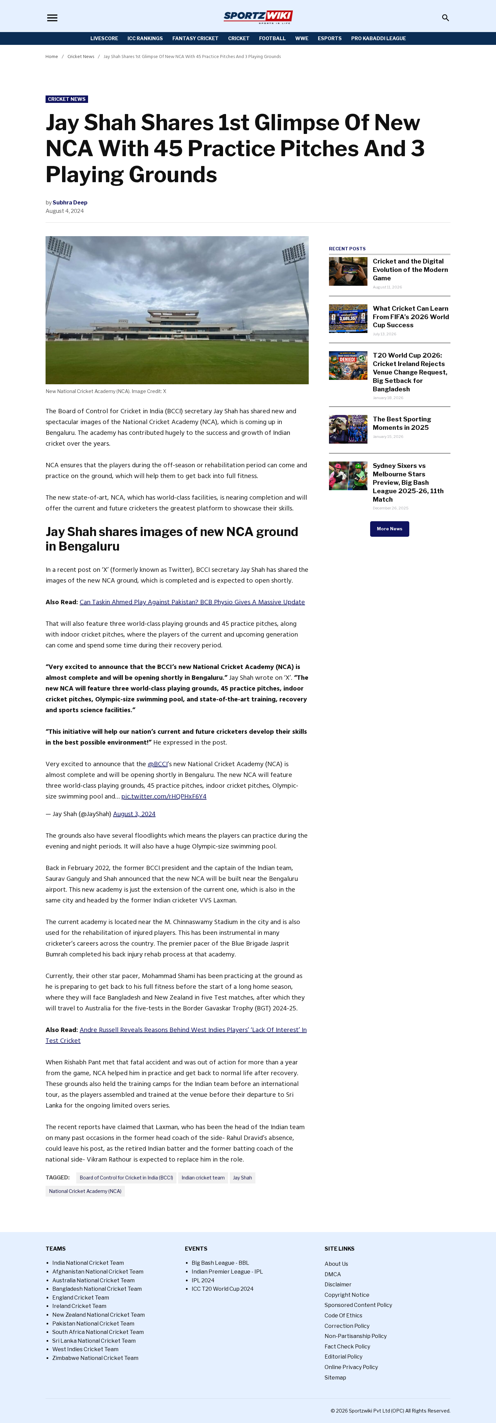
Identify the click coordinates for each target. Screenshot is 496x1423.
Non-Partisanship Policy (356, 1336)
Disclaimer (338, 1284)
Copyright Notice (347, 1295)
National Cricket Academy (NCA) (85, 1191)
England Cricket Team (80, 1297)
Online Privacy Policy (351, 1367)
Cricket (239, 38)
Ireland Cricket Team (79, 1306)
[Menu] (52, 17)
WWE (301, 38)
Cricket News (80, 56)
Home (52, 56)
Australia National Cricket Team (93, 1280)
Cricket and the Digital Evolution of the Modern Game (410, 269)
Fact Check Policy (347, 1346)
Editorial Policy (343, 1357)
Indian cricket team (203, 1177)
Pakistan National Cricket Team (93, 1323)
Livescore (104, 38)
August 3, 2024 (134, 814)
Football (272, 38)
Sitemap (335, 1377)
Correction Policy (347, 1326)
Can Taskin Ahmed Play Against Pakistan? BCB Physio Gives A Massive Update (192, 602)
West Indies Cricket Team (85, 1349)
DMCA (333, 1274)
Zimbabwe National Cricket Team (95, 1358)
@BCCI (158, 764)
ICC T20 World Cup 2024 (223, 1289)
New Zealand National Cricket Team (98, 1315)
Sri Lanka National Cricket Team (94, 1341)
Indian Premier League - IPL (227, 1271)
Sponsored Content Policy (358, 1305)
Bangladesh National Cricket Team (97, 1289)
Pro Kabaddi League (378, 38)
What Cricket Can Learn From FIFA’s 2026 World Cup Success (411, 316)
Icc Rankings (145, 38)
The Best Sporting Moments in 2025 (402, 423)
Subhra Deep (70, 202)
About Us (336, 1264)
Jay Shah (242, 1177)
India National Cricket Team (88, 1263)
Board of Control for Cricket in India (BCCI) (126, 1177)
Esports (330, 38)
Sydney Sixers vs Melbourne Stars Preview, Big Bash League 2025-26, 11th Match (408, 482)
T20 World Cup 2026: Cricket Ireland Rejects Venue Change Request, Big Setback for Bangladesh (410, 372)
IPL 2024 (203, 1280)
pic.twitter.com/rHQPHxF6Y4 (163, 796)
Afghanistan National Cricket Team (97, 1271)
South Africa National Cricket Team (98, 1332)
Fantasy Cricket (195, 38)
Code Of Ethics (343, 1315)
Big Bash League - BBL (220, 1263)
